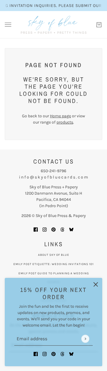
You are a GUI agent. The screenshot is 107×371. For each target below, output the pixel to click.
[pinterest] (53, 353)
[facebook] (35, 353)
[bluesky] (71, 353)
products (64, 122)
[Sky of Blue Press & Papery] (53, 25)
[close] (96, 284)
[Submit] (85, 339)
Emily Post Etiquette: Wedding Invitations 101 (53, 264)
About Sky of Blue (53, 255)
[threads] (62, 353)
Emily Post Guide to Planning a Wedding (53, 273)
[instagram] (44, 353)
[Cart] (99, 24)
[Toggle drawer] (8, 25)
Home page (60, 115)
